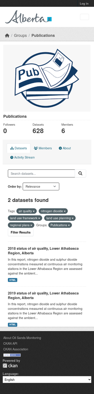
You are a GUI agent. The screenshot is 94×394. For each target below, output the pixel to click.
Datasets (20, 148)
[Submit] (80, 173)
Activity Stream (24, 157)
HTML (12, 280)
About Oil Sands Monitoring (22, 337)
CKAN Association (15, 349)
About (66, 148)
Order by (14, 186)
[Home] (7, 35)
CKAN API (10, 343)
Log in (84, 3)
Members (45, 148)
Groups (20, 35)
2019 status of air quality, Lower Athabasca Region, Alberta (43, 295)
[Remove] (34, 211)
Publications (43, 35)
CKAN (10, 365)
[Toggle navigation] (84, 17)
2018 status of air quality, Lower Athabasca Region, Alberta (43, 250)
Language (10, 373)
